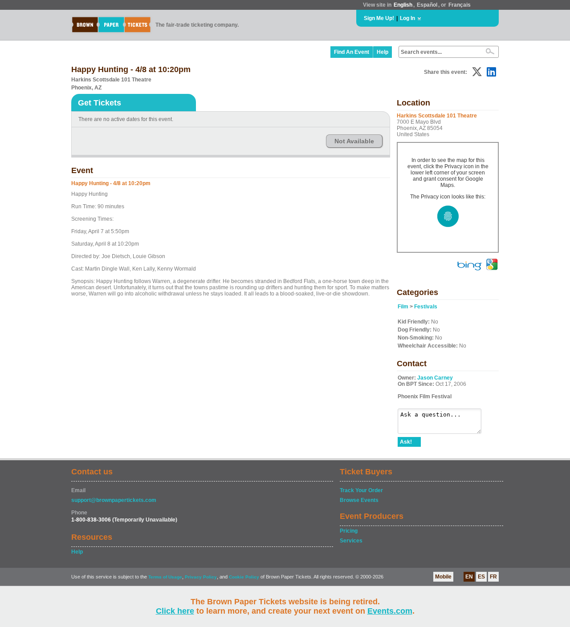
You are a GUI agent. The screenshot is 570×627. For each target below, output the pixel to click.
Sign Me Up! (379, 18)
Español (427, 5)
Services (351, 541)
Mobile (443, 577)
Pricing (349, 531)
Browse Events (359, 500)
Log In (407, 18)
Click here (175, 611)
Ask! (406, 442)
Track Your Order (361, 490)
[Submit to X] (476, 72)
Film (403, 306)
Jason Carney (435, 378)
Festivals (425, 306)
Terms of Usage (165, 576)
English (403, 5)
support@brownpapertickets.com (113, 500)
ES (481, 577)
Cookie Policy (244, 576)
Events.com (389, 611)
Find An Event (351, 52)
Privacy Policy (201, 576)
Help (382, 52)
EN (469, 577)
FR (493, 577)
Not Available (354, 141)
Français (459, 5)
